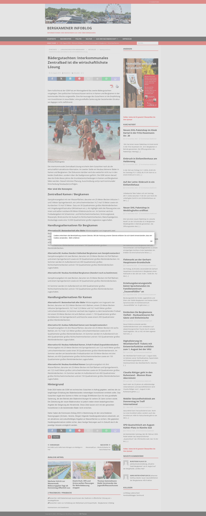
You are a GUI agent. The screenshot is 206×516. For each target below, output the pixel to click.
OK (151, 241)
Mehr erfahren (74, 238)
